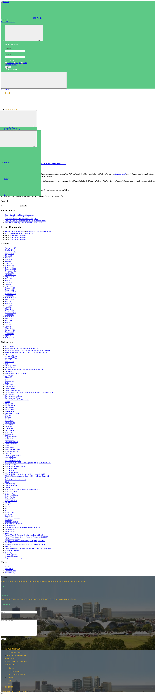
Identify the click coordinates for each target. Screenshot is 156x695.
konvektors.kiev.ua (11, 442)
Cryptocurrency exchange (13, 396)
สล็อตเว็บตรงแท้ (120, 174)
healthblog (8, 426)
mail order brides (10, 459)
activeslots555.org (11, 356)
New (6, 478)
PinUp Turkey (10, 499)
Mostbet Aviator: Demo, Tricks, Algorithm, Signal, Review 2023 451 (28, 463)
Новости (8, 546)
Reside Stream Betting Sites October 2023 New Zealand (24, 222)
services (7, 504)
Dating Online (10, 405)
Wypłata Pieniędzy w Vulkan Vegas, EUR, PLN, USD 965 (25, 541)
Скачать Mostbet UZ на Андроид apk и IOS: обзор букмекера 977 (28, 548)
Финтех (8, 552)
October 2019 (9, 334)
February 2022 (10, 288)
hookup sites (9, 428)
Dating (7, 402)
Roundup (8, 503)
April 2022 (8, 284)
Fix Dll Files (9, 421)
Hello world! (29, 233)
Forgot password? (11, 65)
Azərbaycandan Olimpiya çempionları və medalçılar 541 (24, 369)
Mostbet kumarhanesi (12, 472)
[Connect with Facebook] (9, 63)
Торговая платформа (12, 550)
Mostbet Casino (10, 464)
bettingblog (9, 375)
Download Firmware (12, 413)
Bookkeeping (9, 381)
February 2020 (10, 330)
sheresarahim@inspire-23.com (65, 599)
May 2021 (8, 305)
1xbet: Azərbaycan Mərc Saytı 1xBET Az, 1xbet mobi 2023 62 (26, 352)
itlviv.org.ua (9, 438)
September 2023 (10, 252)
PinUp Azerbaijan (11, 491)
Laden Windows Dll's (12, 449)
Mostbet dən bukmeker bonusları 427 (17, 466)
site (6, 508)
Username (8, 48)
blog (6, 379)
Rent (5, 195)
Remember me (12, 69)
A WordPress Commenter (13, 233)
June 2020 (8, 322)
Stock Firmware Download (14, 524)
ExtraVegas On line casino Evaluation (17, 217)
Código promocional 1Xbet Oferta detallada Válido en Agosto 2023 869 (29, 392)
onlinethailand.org (11, 485)
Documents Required (18, 674)
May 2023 (8, 259)
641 (6, 354)
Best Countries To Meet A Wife (15, 373)
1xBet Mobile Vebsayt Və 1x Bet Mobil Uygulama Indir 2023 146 (27, 350)
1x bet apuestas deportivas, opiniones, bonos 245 (21, 348)
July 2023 (8, 256)
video (7, 533)
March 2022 (9, 286)
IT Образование (11, 436)
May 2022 (8, 282)
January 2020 (9, 332)
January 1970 (9, 337)
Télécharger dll (10, 525)
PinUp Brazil (9, 493)
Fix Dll (7, 419)
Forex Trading (10, 423)
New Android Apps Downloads (15, 480)
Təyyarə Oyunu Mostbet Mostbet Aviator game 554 (22, 527)
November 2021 (10, 294)
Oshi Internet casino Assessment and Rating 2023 (21, 219)
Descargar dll (9, 407)
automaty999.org (10, 367)
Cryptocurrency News (12, 398)
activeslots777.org (11, 358)
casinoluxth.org (10, 386)
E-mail (3, 608)
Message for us (5, 616)
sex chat (8, 506)
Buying (6, 162)
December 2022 (10, 269)
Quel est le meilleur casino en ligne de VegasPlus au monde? (25, 221)
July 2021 (8, 301)
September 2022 (10, 275)
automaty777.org (10, 365)
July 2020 (8, 320)
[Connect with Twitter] (24, 63)
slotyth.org (8, 514)
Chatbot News (10, 388)
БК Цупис (8, 543)
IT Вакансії (9, 434)
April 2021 (8, 307)
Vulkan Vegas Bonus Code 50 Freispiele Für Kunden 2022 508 (26, 537)
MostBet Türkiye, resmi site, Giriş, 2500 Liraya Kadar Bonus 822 (27, 476)
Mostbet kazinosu (11, 470)
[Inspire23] (5, 2)
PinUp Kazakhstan (11, 495)
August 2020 (9, 318)
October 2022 (9, 273)
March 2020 (9, 328)
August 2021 (9, 299)
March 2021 (9, 309)
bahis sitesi (8, 371)
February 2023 (10, 265)
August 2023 (9, 254)
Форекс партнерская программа (16, 558)
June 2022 (8, 280)
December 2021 (10, 292)
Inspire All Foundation (16, 111)
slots (6, 510)
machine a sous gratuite (13, 455)
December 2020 (10, 313)
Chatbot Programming (12, 390)
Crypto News (9, 394)
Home (7, 93)
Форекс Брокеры (11, 554)
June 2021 (8, 303)
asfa (6, 364)
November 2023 (10, 248)
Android (8, 360)
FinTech (8, 417)
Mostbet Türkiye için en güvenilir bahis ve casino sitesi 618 (25, 474)
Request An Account (8, 22)
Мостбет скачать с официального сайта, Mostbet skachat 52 (26, 544)
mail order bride (10, 457)
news (7, 482)
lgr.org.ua (8, 453)
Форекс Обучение (11, 556)
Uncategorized (10, 529)
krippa (7, 445)
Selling (6, 179)
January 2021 (9, 311)
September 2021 (10, 297)
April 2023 (8, 261)
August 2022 (9, 277)
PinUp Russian (10, 497)
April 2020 (8, 326)
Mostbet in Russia (11, 468)
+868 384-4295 (38, 599)
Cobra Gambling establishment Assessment (19, 215)
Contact (9, 133)
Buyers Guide (15, 671)
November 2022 (10, 271)
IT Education (9, 432)
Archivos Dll (9, 362)
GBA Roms (9, 425)
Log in (7, 567)
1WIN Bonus (9, 346)
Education (8, 415)
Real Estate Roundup (19, 235)
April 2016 (8, 336)
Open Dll (8, 487)
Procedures (11, 129)
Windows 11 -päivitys (12, 539)
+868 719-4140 (49, 599)
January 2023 (9, 267)
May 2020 (8, 324)
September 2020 (10, 317)
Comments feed (10, 571)
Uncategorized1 (10, 531)
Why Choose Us (12, 113)
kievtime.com (9, 440)
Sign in (8, 67)
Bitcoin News (9, 377)
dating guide (9, 404)
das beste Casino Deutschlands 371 (17, 400)
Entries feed (9, 569)
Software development (12, 518)
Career (9, 131)
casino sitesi (9, 385)
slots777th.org (10, 512)
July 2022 (8, 278)
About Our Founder (11, 128)
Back (34, 126)
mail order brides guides (13, 461)
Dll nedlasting (9, 409)
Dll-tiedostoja (9, 411)
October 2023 (9, 250)
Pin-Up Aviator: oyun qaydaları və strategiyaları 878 (22, 489)
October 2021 (9, 296)
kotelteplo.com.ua (11, 444)
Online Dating (10, 484)
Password (8, 54)
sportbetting (9, 520)
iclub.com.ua (9, 430)
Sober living (9, 516)
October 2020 (9, 315)
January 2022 (9, 290)
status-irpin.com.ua (11, 522)
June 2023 (8, 257)
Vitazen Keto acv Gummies (14, 231)
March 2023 (9, 263)
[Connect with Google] (17, 63)
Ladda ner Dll (9, 447)
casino (7, 383)
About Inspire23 (12, 109)
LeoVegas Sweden (11, 451)
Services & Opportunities (12, 130)
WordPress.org (10, 572)
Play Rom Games (11, 501)
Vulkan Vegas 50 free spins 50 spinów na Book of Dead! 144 (25, 535)
